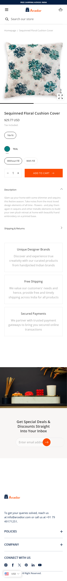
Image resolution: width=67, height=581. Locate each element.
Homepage (10, 30)
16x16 (10, 135)
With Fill (30, 160)
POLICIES (10, 531)
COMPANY (11, 544)
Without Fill (13, 160)
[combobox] (33, 19)
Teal (7, 149)
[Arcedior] (34, 9)
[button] (6, 9)
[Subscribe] (47, 442)
